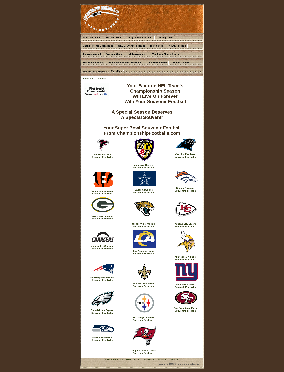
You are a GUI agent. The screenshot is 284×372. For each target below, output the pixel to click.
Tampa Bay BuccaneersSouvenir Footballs (143, 351)
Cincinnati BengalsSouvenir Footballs (102, 192)
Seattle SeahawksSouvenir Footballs (102, 339)
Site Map (162, 359)
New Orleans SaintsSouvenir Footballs (143, 285)
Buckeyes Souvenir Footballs (125, 62)
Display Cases (166, 37)
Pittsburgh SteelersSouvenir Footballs (143, 318)
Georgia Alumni (114, 54)
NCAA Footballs (92, 37)
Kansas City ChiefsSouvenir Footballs (185, 225)
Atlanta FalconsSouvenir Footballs (102, 156)
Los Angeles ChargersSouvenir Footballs (102, 247)
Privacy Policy (133, 359)
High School (157, 45)
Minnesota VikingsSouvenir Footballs (185, 258)
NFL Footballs (114, 37)
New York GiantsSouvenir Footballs (185, 286)
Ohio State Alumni (157, 62)
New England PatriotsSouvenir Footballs (102, 279)
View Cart (116, 71)
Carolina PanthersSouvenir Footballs (185, 155)
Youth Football (177, 45)
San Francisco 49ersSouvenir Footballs (185, 309)
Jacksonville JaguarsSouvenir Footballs (143, 225)
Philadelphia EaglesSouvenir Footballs (102, 311)
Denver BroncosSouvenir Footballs (185, 189)
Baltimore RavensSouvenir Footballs (143, 166)
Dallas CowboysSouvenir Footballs (143, 191)
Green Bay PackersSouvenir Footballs (102, 217)
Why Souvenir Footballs (131, 45)
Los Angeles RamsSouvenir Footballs (143, 252)
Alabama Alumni (92, 54)
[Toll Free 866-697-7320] (101, 29)
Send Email (149, 359)
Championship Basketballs (98, 45)
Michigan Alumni (137, 54)
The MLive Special (93, 62)
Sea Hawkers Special (94, 71)
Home (86, 78)
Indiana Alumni (180, 62)
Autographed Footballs (140, 37)
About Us (118, 359)
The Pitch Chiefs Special (166, 54)
